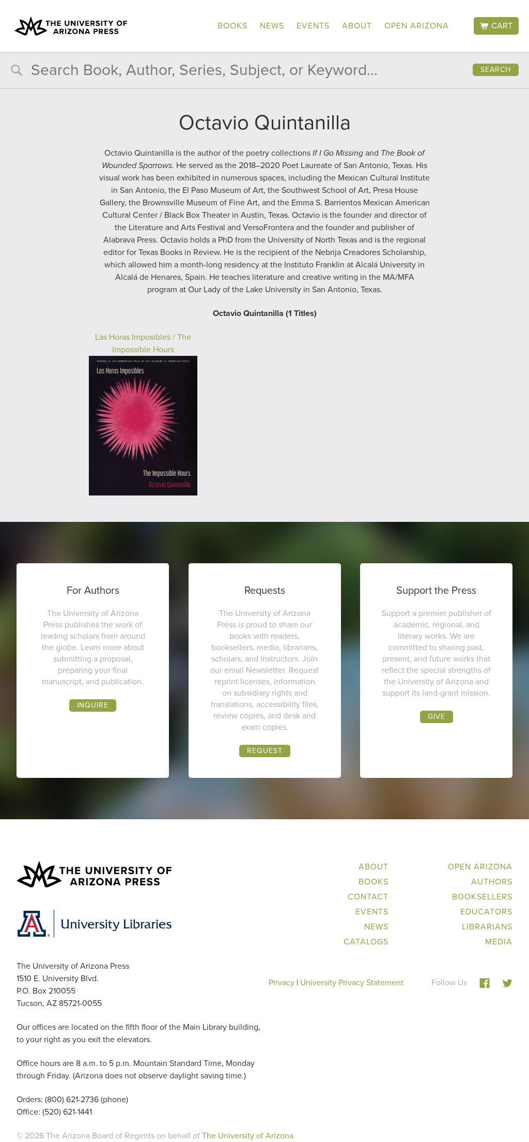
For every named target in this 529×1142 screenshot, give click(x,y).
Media (498, 942)
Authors (491, 882)
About (357, 26)
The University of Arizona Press (70, 26)
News (272, 26)
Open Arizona (416, 26)
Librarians (487, 927)
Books (232, 26)
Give (436, 716)
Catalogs (366, 942)
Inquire (92, 705)
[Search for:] (264, 72)
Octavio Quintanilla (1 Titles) (265, 313)
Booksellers (482, 897)
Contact (368, 897)
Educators (486, 912)
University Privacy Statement (351, 982)
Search (495, 69)
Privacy (281, 982)
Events (313, 26)
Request (265, 750)
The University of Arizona (247, 1135)
